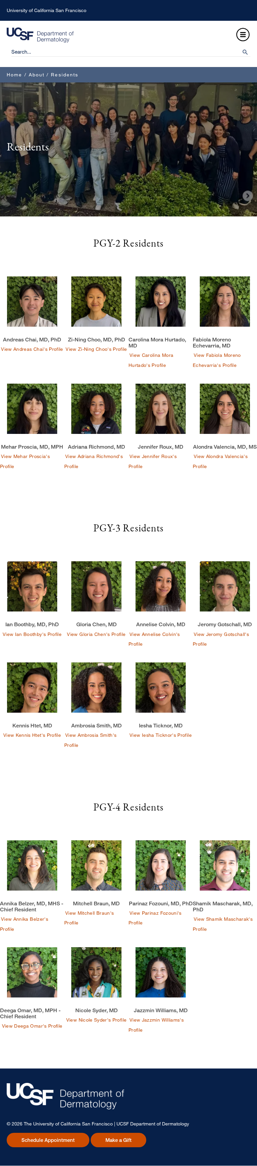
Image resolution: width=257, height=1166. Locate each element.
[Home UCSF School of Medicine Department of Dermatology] (40, 40)
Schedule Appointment (48, 1140)
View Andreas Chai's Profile (32, 349)
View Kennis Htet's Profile (32, 735)
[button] (243, 34)
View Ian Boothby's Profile (32, 634)
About (37, 74)
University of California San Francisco (46, 10)
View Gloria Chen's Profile (96, 634)
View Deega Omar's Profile (32, 1026)
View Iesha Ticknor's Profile (161, 735)
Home (14, 74)
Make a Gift (118, 1140)
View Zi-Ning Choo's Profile (96, 349)
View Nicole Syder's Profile (96, 1020)
